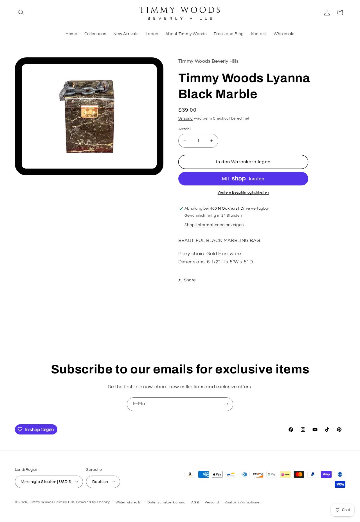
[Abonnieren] (226, 404)
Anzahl (184, 129)
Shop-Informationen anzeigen (214, 225)
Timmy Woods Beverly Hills (52, 501)
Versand (185, 118)
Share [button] (190, 280)
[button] (21, 12)
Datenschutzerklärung (166, 502)
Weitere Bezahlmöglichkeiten (243, 192)
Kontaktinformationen (243, 502)
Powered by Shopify (93, 501)
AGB (195, 502)
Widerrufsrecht (128, 502)
